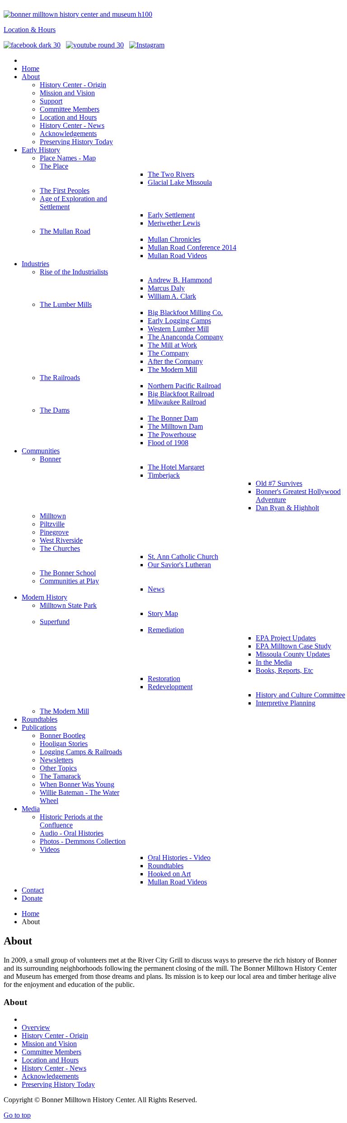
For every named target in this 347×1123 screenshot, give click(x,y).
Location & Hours (30, 29)
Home (30, 913)
